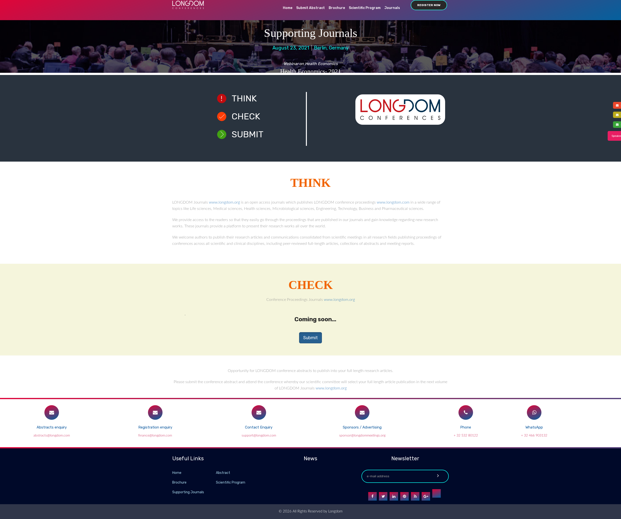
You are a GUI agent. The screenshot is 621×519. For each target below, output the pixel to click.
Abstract (223, 473)
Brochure (337, 8)
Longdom (335, 511)
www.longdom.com (393, 202)
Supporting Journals (188, 492)
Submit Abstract (310, 8)
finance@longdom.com (155, 435)
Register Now (429, 5)
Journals (392, 8)
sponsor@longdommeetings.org (362, 435)
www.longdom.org (224, 202)
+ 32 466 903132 (534, 435)
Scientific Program (365, 8)
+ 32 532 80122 (466, 435)
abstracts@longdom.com (51, 435)
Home (287, 8)
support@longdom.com (259, 435)
